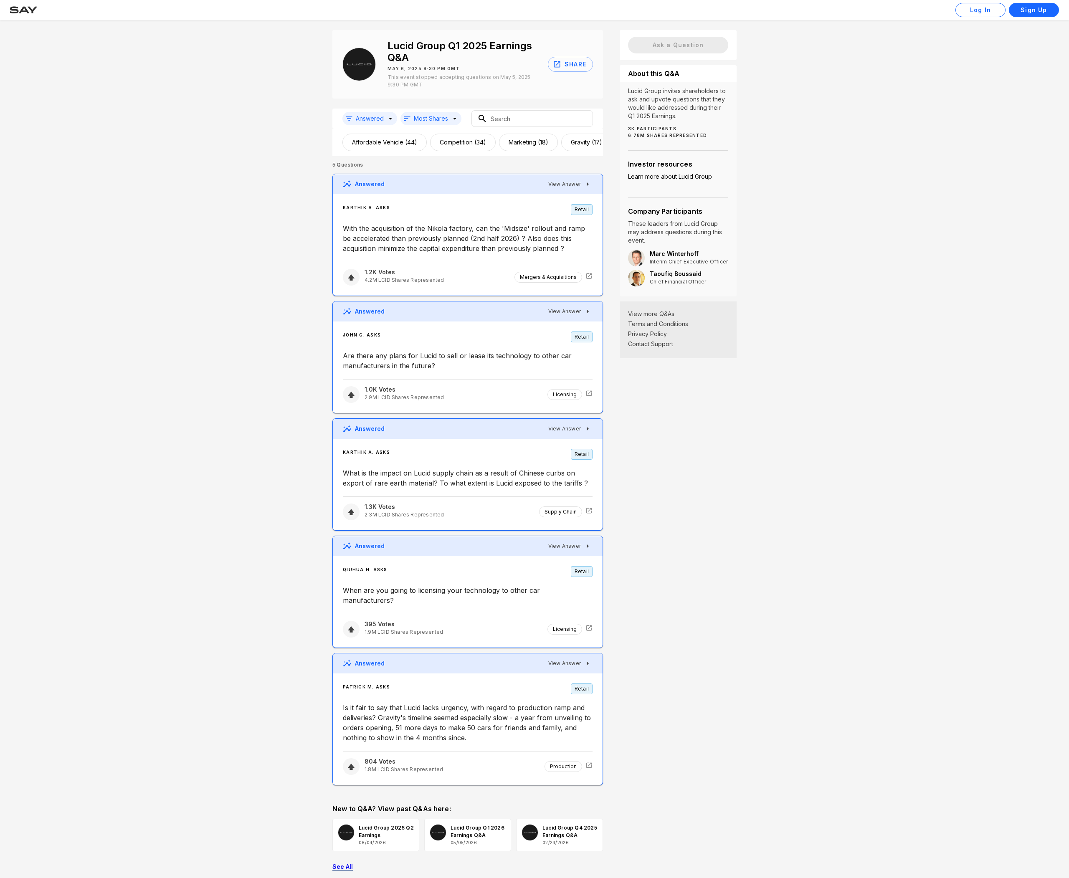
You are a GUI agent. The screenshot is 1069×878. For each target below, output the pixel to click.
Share (575, 64)
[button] (369, 118)
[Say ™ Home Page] (23, 10)
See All (342, 866)
